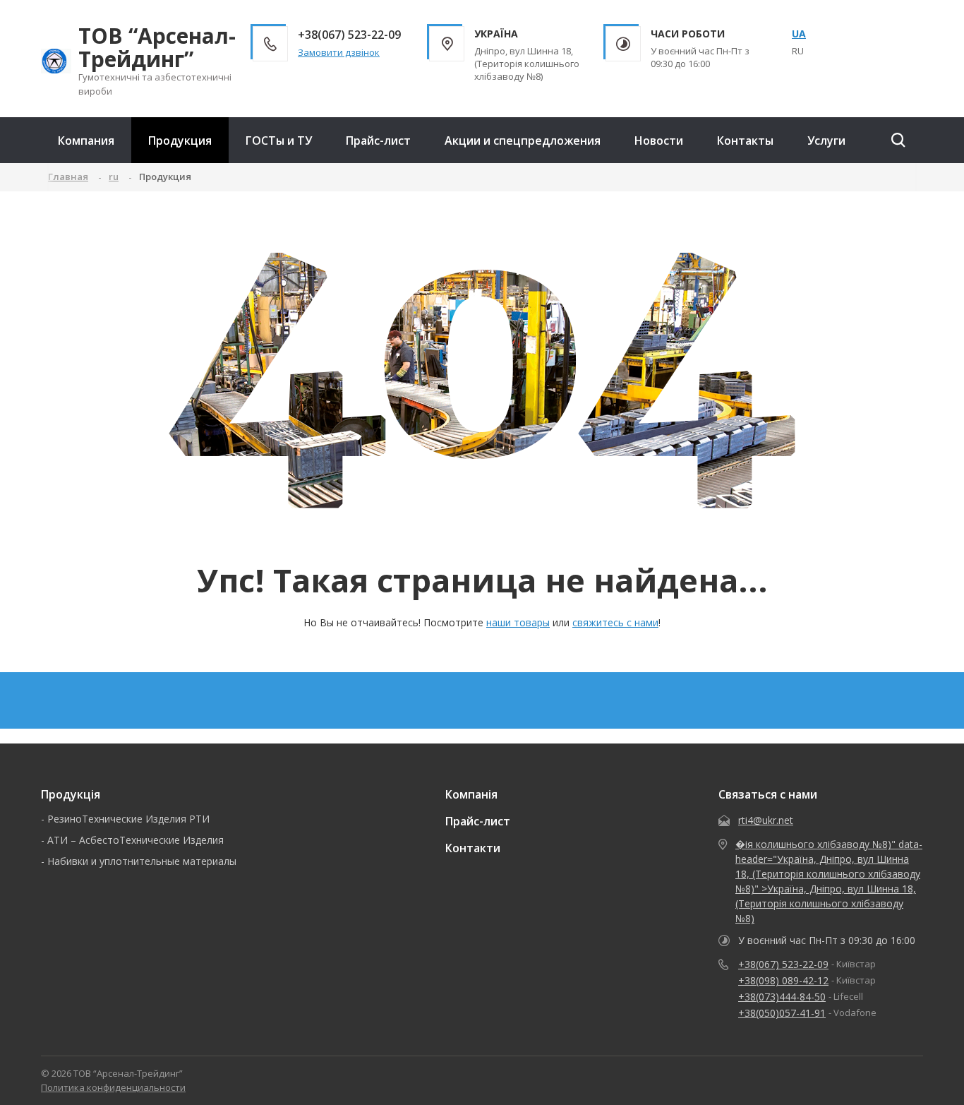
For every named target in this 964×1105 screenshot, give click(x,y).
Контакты (745, 140)
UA (799, 33)
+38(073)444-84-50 (782, 996)
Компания (86, 140)
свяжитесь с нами (615, 622)
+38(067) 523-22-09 (783, 964)
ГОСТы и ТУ (279, 140)
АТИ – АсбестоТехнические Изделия (135, 840)
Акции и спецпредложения (523, 140)
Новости (658, 140)
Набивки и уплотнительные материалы (141, 861)
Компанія (471, 794)
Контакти (472, 848)
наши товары (518, 622)
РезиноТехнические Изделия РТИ (128, 818)
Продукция (180, 140)
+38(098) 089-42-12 (783, 980)
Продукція (70, 794)
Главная (68, 176)
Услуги (826, 140)
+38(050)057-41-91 (782, 1013)
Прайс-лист (378, 140)
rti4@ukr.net (765, 820)
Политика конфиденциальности (113, 1087)
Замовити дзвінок (339, 52)
